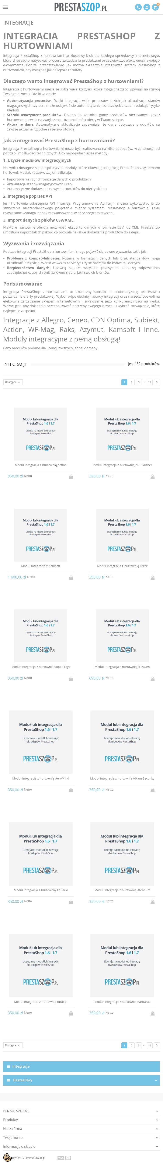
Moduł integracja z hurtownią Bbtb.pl (40, 1002)
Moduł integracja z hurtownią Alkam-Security (122, 778)
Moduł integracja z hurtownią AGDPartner (122, 465)
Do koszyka (71, 475)
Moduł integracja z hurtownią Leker (122, 566)
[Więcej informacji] (85, 1053)
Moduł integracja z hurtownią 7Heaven (122, 667)
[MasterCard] (68, 1157)
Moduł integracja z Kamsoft (40, 566)
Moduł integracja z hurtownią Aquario (41, 890)
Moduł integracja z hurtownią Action (41, 465)
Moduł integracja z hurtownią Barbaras (122, 1002)
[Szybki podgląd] (77, 1053)
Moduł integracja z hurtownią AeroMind (40, 778)
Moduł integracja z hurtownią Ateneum (122, 890)
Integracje (21, 1066)
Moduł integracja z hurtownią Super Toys (40, 667)
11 (149, 382)
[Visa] (61, 1157)
